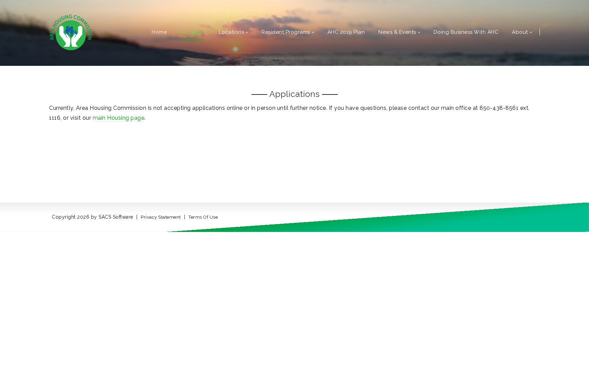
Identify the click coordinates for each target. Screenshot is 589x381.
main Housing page (119, 118)
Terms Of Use (203, 217)
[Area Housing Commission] (70, 31)
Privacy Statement (161, 217)
